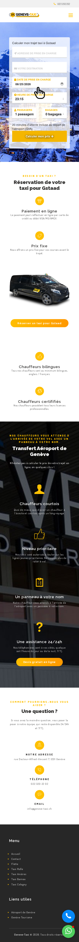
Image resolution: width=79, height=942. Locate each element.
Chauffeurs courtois (39, 504)
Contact (16, 858)
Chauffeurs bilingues (39, 367)
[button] (68, 931)
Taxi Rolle (17, 869)
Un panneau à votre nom (39, 597)
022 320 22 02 (39, 783)
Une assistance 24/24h (39, 642)
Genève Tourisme (21, 917)
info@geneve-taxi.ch (39, 808)
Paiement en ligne (39, 211)
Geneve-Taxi (22, 934)
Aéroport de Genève (23, 912)
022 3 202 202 (63, 3)
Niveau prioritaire (39, 549)
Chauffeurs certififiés (39, 401)
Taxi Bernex (18, 879)
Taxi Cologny (19, 884)
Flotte (14, 864)
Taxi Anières (18, 874)
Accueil (15, 853)
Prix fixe (39, 246)
